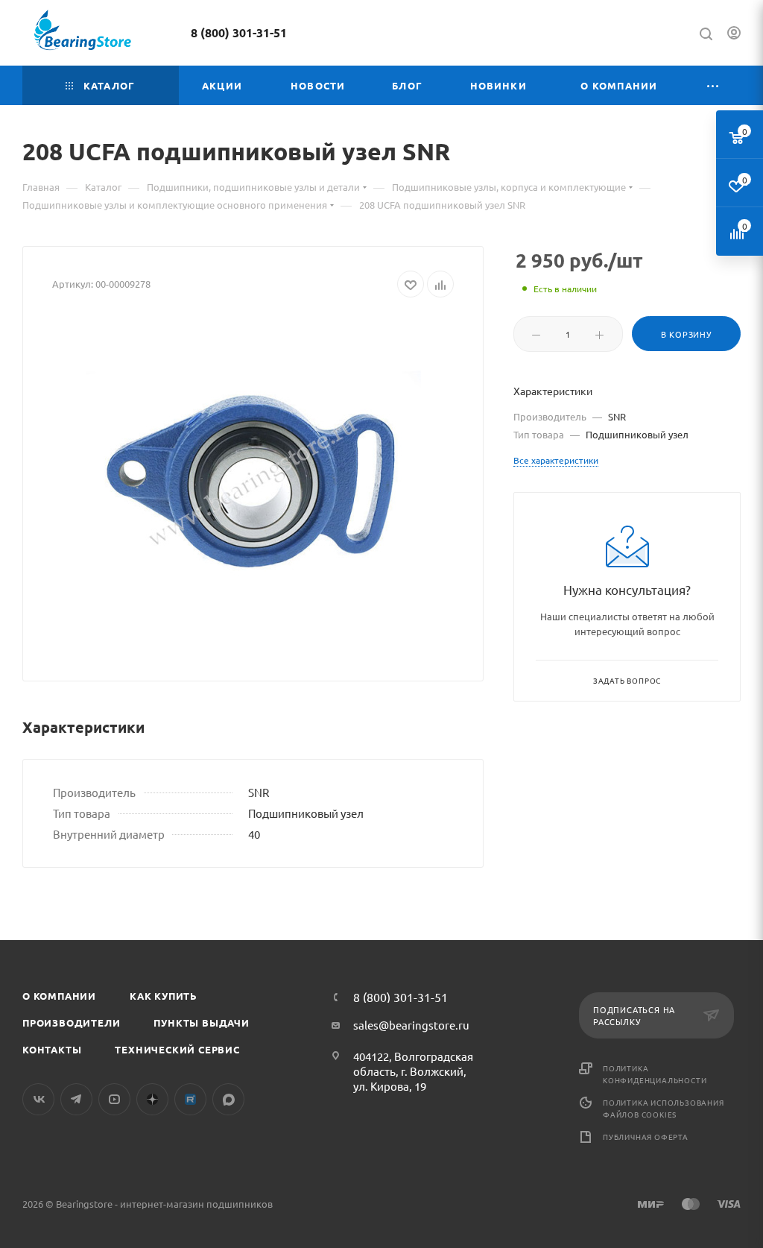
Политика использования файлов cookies (663, 1108)
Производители (71, 1022)
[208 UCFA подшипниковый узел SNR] (253, 484)
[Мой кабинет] (734, 34)
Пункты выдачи (201, 1022)
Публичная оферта (645, 1136)
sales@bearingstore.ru (411, 1025)
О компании (59, 995)
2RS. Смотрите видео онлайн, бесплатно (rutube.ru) (190, 1099)
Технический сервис (177, 1049)
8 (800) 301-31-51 (239, 32)
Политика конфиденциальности (654, 1073)
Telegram (76, 1099)
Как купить (163, 995)
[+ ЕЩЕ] (713, 85)
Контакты (51, 1049)
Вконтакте (38, 1099)
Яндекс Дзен (152, 1099)
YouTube (114, 1099)
